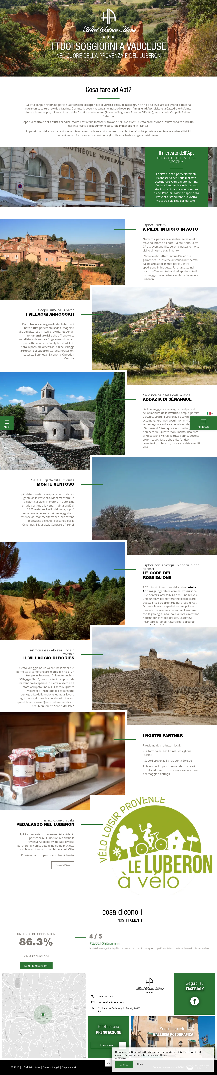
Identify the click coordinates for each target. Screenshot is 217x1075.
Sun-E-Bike (63, 865)
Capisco (124, 1064)
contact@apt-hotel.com (111, 1002)
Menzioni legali (51, 1067)
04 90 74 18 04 (106, 996)
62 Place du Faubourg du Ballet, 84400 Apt (119, 1010)
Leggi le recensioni (36, 966)
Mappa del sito (70, 1067)
